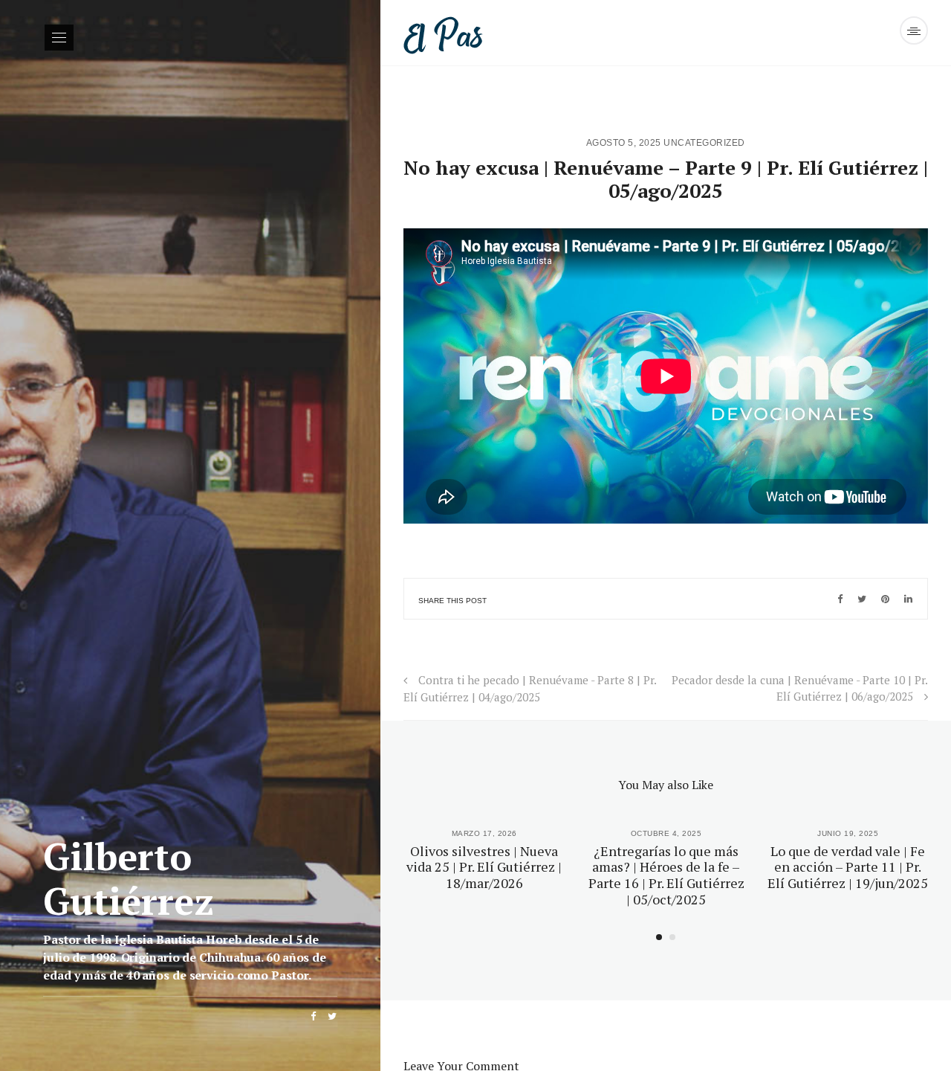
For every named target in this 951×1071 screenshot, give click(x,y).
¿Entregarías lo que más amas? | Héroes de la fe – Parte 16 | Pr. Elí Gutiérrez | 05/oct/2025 (666, 875)
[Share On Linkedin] (908, 598)
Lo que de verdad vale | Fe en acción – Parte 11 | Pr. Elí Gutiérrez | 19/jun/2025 (847, 867)
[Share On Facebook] (839, 598)
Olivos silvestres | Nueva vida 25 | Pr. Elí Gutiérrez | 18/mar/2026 (484, 867)
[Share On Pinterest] (885, 598)
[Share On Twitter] (861, 598)
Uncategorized (704, 143)
